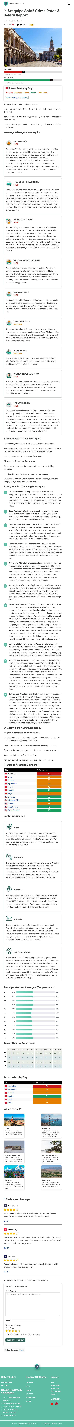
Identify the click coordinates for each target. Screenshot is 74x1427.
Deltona (11, 797)
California (30, 1382)
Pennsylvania (31, 1397)
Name (8, 1320)
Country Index (6, 1382)
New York (29, 1394)
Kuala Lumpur (16, 1406)
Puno (45, 93)
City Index (4, 1385)
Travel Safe (13, 3)
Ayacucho (18, 93)
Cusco (26, 93)
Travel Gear (55, 1388)
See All (28, 1401)
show (21, 1350)
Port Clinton (13, 807)
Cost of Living (56, 1391)
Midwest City (13, 800)
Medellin (12, 1415)
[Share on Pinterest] (21, 25)
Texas (28, 1386)
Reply (7, 1221)
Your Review (10, 1291)
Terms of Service (57, 1423)
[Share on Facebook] (18, 25)
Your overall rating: (13, 1325)
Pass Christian (14, 810)
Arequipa (9, 93)
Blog (52, 1382)
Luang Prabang (14, 1403)
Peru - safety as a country (17, 98)
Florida (28, 1390)
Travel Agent (55, 1385)
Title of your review (13, 1334)
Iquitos (33, 93)
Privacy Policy (46, 1423)
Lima (40, 93)
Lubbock (11, 803)
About (53, 1394)
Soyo (10, 793)
